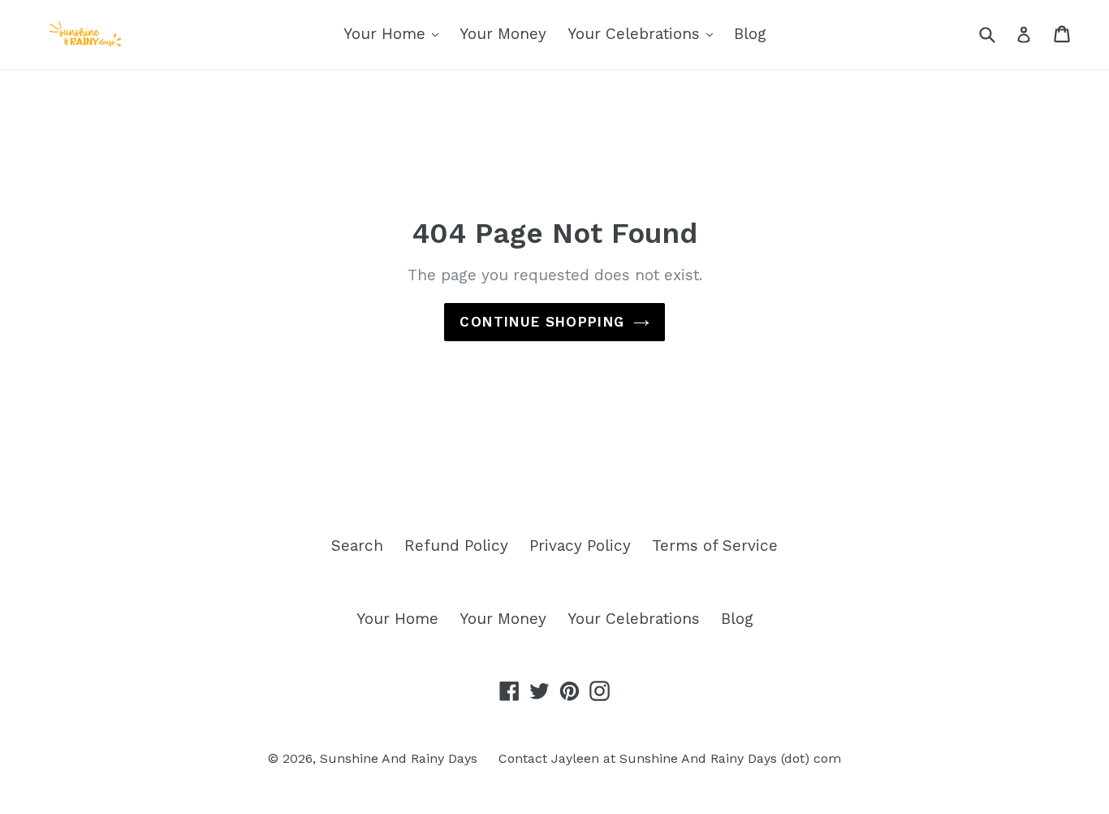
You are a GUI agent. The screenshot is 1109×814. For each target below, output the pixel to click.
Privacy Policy (580, 545)
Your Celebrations (636, 33)
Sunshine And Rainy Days (398, 758)
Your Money (503, 33)
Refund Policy (456, 545)
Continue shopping (542, 322)
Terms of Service (715, 545)
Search (357, 545)
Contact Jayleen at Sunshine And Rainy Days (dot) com (669, 758)
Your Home (386, 33)
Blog (750, 33)
